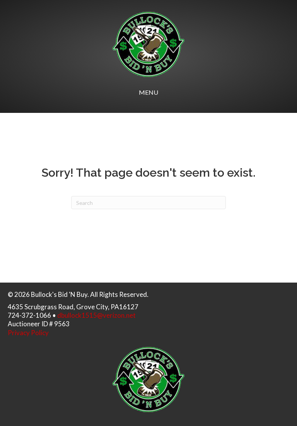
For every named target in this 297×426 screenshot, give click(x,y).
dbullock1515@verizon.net (96, 315)
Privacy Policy (28, 333)
